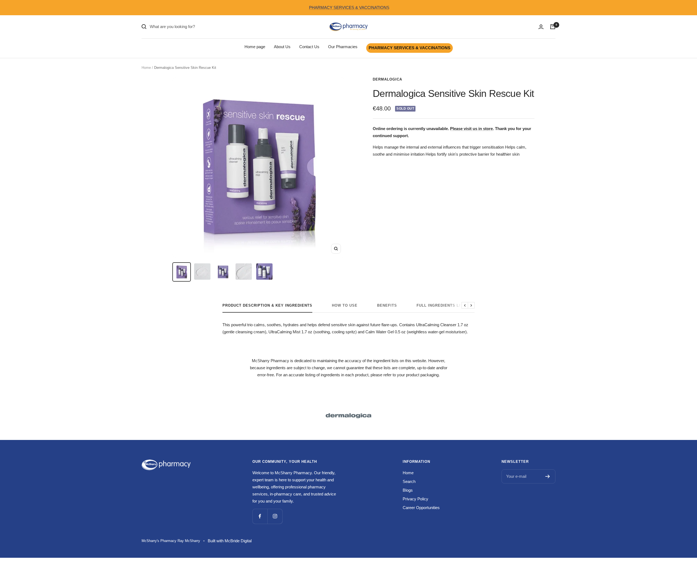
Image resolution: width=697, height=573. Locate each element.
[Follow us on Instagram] (274, 516)
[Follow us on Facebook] (259, 516)
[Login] (541, 26)
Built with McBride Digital (230, 540)
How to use (344, 305)
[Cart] (552, 26)
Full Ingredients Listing (445, 305)
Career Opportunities (421, 507)
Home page (254, 46)
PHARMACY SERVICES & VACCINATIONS (349, 7)
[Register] (547, 476)
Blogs (408, 490)
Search (409, 481)
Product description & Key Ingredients (267, 305)
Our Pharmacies (342, 46)
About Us (282, 46)
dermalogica (387, 79)
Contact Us (309, 46)
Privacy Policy (415, 499)
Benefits (387, 305)
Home (146, 68)
